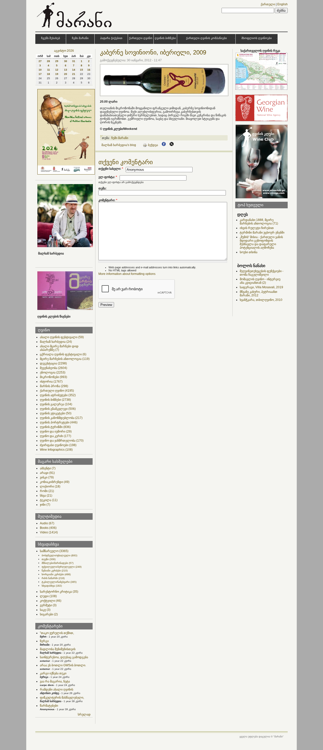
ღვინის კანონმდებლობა (61, 418)
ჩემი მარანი (80, 38)
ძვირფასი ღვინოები (58, 445)
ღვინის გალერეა (56, 404)
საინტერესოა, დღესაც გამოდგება (64, 657)
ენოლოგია (52, 372)
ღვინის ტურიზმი (55, 427)
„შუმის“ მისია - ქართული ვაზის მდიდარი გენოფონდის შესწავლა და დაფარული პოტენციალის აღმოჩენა (261, 242)
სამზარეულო (54, 551)
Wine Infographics (56, 449)
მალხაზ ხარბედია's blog (118, 145)
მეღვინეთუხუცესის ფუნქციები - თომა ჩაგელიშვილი (261, 272)
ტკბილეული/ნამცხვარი (59, 582)
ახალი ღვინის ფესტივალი (62, 337)
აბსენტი (48, 468)
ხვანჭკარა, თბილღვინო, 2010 (261, 300)
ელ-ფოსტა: (107, 177)
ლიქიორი (50, 486)
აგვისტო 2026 (64, 50)
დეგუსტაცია (53, 363)
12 (56, 69)
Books (48, 528)
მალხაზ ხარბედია (56, 341)
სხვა (46, 495)
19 (56, 74)
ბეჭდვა (153, 145)
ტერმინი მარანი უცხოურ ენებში (262, 232)
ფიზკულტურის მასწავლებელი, (62, 697)
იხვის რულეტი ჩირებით (257, 228)
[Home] (75, 29)
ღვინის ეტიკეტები (55, 413)
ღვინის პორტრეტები (58, 422)
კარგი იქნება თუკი (53, 673)
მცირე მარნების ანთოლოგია (65, 359)
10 (40, 69)
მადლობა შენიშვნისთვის (57, 649)
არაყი (47, 473)
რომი (47, 491)
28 (48, 61)
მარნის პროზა (54, 386)
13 (65, 69)
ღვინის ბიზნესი (165, 38)
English (282, 4)
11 (48, 69)
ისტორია (51, 381)
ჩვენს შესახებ (50, 38)
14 (73, 69)
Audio (47, 523)
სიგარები (49, 614)
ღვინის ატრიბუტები (58, 395)
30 (65, 61)
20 (65, 74)
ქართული (268, 4)
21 (73, 74)
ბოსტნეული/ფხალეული (59, 555)
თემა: (102, 188)
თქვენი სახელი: (110, 168)
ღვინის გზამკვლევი (58, 409)
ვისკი (47, 477)
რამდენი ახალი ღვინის (56, 689)
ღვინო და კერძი (55, 436)
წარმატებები (49, 705)
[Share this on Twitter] (172, 145)
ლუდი (48, 596)
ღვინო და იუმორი (56, 431)
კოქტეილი (50, 600)
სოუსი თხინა (248, 252)
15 (81, 69)
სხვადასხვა (52, 585)
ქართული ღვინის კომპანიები (206, 38)
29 (56, 61)
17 (40, 74)
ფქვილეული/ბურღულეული (62, 566)
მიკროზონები (53, 377)
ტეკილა (49, 500)
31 (73, 61)
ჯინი (45, 504)
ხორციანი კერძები (56, 574)
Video (49, 532)
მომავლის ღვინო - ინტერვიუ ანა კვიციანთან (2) (260, 280)
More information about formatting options (126, 274)
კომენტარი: (107, 200)
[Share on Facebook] (164, 145)
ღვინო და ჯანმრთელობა (62, 440)
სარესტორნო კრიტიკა (59, 591)
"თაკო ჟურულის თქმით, (57, 633)
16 (88, 69)
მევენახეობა (53, 368)
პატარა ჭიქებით (111, 38)
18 (48, 74)
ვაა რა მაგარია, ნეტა (55, 681)
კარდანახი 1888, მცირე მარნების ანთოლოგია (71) (259, 221)
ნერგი (44, 641)
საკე (45, 610)
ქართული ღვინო (140, 38)
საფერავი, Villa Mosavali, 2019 (261, 287)
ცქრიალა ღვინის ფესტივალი (63, 354)
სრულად (84, 714)
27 (40, 61)
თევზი (49, 559)
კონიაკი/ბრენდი (54, 482)
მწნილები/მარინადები (57, 563)
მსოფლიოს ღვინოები (256, 38)
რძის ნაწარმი (53, 578)
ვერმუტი (48, 605)
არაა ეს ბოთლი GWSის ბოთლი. (63, 665)
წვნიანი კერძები (55, 570)
